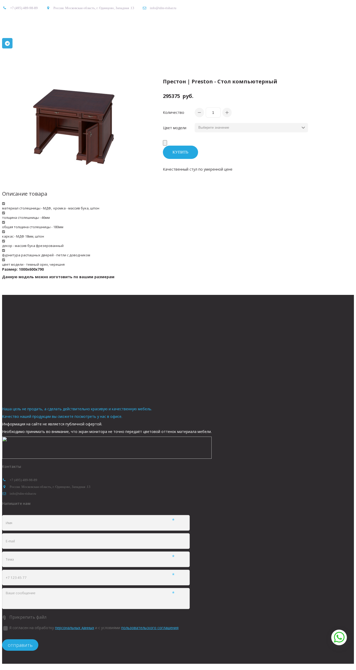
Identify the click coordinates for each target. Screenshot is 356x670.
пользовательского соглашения (150, 627)
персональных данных (74, 627)
